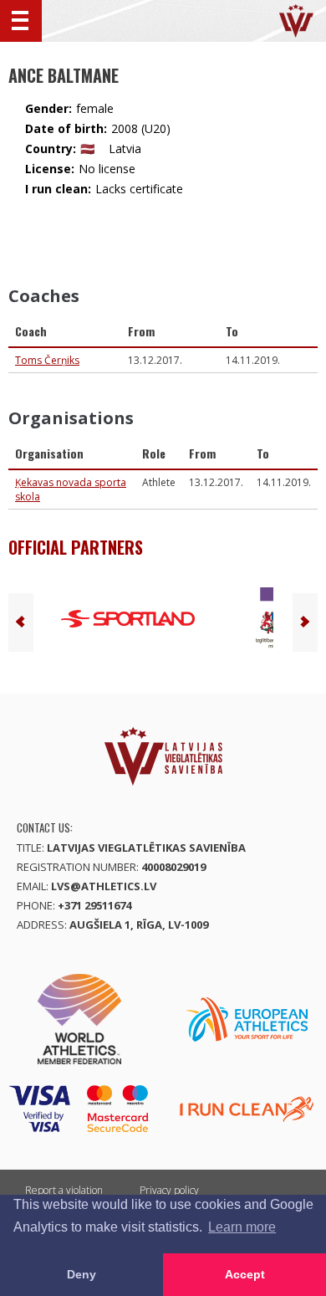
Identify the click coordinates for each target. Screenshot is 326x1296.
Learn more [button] (242, 1227)
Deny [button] (81, 1274)
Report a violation (64, 1190)
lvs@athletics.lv (103, 886)
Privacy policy (169, 1190)
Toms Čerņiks (47, 360)
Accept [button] (245, 1274)
